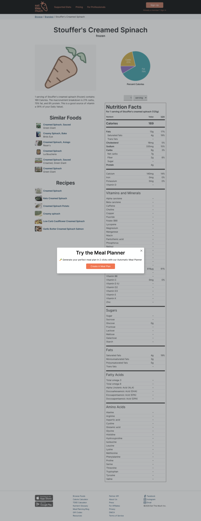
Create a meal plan (100, 266)
